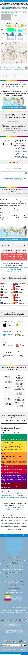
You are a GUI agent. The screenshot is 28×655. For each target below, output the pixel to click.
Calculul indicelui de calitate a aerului (13, 581)
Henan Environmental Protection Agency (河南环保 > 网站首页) (14, 621)
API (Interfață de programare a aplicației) (14, 586)
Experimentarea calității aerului (14, 572)
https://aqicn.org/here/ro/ (14, 121)
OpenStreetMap (19, 63)
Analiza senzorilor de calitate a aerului (13, 573)
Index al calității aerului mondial (19, 520)
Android (20, 321)
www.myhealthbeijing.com (14, 509)
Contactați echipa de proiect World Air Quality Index (14, 561)
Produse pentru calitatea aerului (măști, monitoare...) (14, 584)
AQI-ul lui (12, 12)
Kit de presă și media (14, 563)
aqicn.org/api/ (22, 157)
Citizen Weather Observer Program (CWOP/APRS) (14, 619)
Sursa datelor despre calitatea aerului (14, 580)
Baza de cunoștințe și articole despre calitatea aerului (14, 570)
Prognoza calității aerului (14, 582)
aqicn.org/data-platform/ (14, 271)
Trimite (23, 645)
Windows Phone (7, 331)
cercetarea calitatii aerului (14, 566)
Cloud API (20, 352)
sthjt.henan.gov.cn (17, 86)
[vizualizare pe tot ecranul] (25, 12)
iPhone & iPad (7, 321)
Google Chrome (7, 342)
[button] (10, 53)
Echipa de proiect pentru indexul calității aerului (11, 525)
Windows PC (20, 331)
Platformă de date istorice (14, 588)
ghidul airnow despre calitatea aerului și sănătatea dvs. (14, 497)
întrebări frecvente (13, 577)
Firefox (20, 342)
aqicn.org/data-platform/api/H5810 (20, 152)
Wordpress (7, 352)
